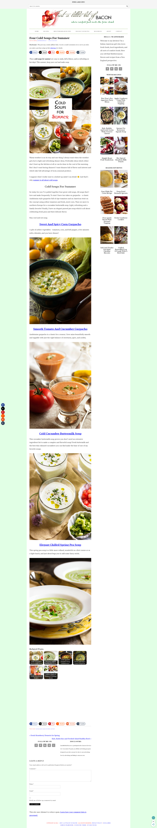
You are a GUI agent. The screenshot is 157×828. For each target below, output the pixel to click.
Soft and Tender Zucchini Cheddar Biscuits (106, 250)
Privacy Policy (97, 823)
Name (31, 784)
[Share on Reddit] (3, 416)
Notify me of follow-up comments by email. (42, 800)
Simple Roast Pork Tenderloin (106, 159)
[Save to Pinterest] (3, 412)
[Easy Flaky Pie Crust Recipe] (107, 179)
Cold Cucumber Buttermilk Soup (60, 433)
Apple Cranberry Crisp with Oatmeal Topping (120, 101)
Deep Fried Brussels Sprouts (121, 192)
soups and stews (46, 728)
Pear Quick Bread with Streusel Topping (106, 220)
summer (53, 728)
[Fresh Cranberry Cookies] (121, 205)
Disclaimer (107, 823)
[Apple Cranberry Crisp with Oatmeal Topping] (121, 86)
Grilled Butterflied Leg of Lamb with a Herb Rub (121, 250)
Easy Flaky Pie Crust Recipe (106, 192)
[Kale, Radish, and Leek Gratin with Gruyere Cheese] (107, 116)
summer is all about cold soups (45, 180)
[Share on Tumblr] (3, 423)
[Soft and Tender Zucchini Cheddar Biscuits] (107, 235)
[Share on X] (3, 408)
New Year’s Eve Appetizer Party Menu (107, 100)
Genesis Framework (66, 825)
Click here (53, 48)
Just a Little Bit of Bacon (78, 18)
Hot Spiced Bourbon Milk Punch (120, 160)
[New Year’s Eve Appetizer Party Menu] (107, 86)
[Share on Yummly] (3, 419)
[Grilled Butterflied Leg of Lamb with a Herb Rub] (121, 235)
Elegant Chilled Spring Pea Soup (60, 544)
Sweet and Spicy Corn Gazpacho (60, 224)
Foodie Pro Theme (80, 825)
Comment (32, 769)
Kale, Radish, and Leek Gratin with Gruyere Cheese (107, 130)
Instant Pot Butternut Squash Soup (121, 130)
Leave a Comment (52, 40)
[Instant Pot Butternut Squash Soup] (121, 116)
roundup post (39, 728)
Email (31, 791)
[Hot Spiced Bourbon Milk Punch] (121, 146)
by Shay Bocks (92, 825)
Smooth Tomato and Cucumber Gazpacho (60, 329)
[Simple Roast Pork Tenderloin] (107, 146)
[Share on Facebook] (3, 405)
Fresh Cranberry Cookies (120, 218)
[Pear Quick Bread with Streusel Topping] (107, 205)
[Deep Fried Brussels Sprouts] (121, 179)
